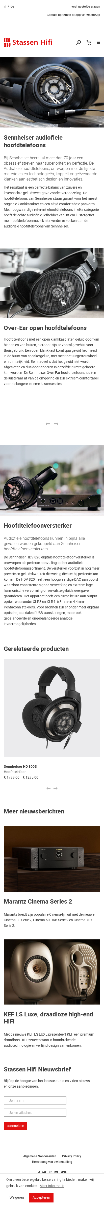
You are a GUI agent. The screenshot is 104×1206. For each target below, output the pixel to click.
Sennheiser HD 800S (20, 766)
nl (5, 7)
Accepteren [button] (41, 1197)
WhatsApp (93, 15)
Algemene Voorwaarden (39, 1156)
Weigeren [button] (17, 1197)
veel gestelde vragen (85, 6)
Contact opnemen (59, 15)
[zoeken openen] (78, 42)
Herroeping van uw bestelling (52, 1162)
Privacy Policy (71, 1156)
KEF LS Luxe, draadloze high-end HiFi (48, 1018)
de (12, 7)
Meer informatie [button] (52, 1185)
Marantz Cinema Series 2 (38, 901)
